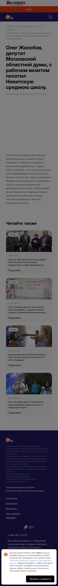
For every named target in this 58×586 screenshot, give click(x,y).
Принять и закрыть (40, 579)
